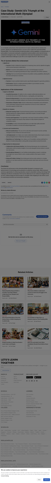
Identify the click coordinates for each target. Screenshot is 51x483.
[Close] (38, 218)
